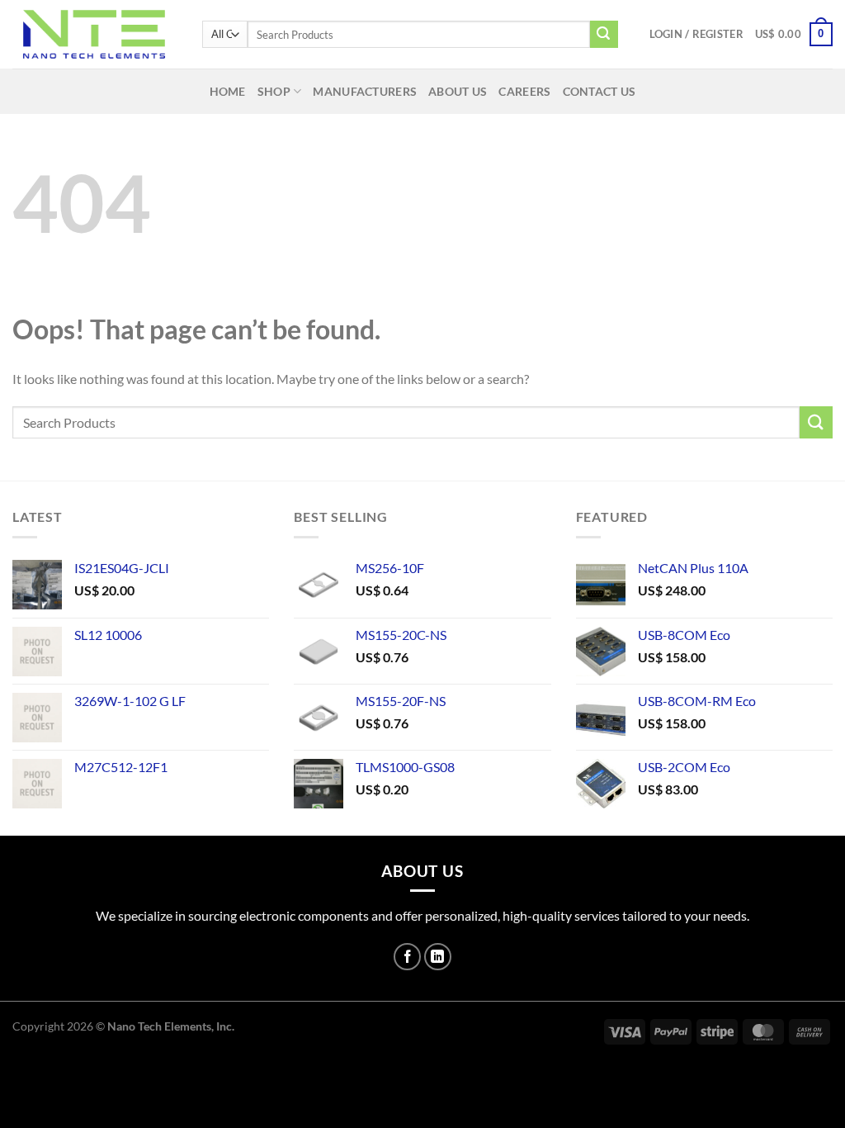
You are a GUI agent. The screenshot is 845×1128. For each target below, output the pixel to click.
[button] (696, 33)
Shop (273, 91)
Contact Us (599, 91)
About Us (457, 91)
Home (228, 91)
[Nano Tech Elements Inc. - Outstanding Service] (94, 34)
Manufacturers (365, 91)
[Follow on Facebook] (407, 956)
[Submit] (604, 35)
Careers (524, 91)
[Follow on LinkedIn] (437, 956)
